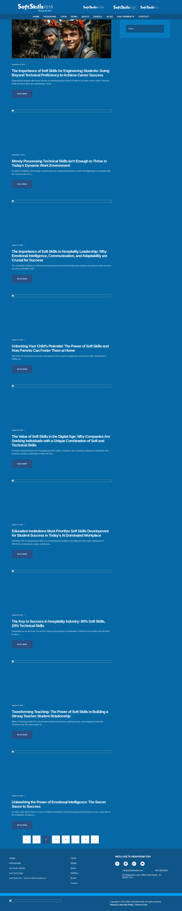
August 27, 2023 (18, 340)
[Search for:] (145, 29)
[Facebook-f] (117, 864)
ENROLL (75, 873)
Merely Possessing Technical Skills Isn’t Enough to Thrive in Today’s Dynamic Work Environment (59, 163)
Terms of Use (141, 905)
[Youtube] (142, 864)
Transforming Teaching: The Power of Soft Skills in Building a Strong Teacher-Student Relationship (60, 714)
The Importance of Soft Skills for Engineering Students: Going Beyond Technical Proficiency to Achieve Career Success (60, 73)
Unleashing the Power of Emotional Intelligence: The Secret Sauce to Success (58, 804)
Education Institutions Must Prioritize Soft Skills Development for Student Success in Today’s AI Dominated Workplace (60, 533)
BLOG (73, 878)
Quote (73, 868)
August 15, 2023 (18, 705)
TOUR (73, 858)
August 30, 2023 (18, 245)
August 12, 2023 (18, 796)
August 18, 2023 (18, 615)
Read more (22, 94)
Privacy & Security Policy (122, 905)
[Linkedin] (126, 864)
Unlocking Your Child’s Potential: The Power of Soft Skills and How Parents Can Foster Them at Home (60, 348)
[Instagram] (134, 864)
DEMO (74, 863)
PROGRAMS (15, 863)
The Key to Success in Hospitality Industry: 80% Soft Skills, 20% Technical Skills (58, 623)
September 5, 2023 (18, 64)
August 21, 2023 (18, 525)
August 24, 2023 (18, 430)
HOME (12, 858)
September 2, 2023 (18, 155)
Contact (74, 883)
